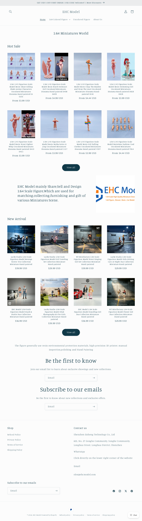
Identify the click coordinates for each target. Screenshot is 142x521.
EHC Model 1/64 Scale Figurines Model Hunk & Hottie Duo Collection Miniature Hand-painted (21, 313)
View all (71, 167)
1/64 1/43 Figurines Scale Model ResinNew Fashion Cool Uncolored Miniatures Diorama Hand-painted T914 (120, 145)
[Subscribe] (94, 377)
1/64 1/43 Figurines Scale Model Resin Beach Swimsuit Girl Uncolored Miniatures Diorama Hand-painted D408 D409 (54, 89)
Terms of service (93, 515)
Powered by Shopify (49, 515)
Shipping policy (108, 515)
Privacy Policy (14, 439)
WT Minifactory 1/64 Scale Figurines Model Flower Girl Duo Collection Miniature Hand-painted (121, 313)
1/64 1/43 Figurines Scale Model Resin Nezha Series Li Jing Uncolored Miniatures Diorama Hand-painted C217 (54, 145)
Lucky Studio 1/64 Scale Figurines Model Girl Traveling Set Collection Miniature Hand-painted (54, 260)
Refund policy (64, 515)
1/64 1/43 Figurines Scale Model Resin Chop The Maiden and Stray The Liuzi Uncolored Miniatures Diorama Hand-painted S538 (87, 89)
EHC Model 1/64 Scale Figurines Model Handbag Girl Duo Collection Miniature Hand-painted (87, 313)
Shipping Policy (14, 450)
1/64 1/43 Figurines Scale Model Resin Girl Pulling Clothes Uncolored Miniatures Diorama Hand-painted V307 (87, 145)
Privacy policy (78, 515)
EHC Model (37, 515)
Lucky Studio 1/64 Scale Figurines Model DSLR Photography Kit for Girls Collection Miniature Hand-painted (54, 314)
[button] (10, 11)
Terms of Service (15, 444)
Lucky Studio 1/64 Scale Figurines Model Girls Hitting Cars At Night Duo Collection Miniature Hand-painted (121, 260)
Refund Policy (14, 434)
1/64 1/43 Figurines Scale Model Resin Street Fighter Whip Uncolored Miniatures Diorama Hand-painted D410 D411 (21, 147)
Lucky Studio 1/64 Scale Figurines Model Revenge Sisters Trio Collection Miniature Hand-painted (21, 260)
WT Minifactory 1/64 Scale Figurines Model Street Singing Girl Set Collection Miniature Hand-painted (87, 260)
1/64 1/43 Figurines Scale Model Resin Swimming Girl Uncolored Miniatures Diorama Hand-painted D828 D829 (121, 89)
